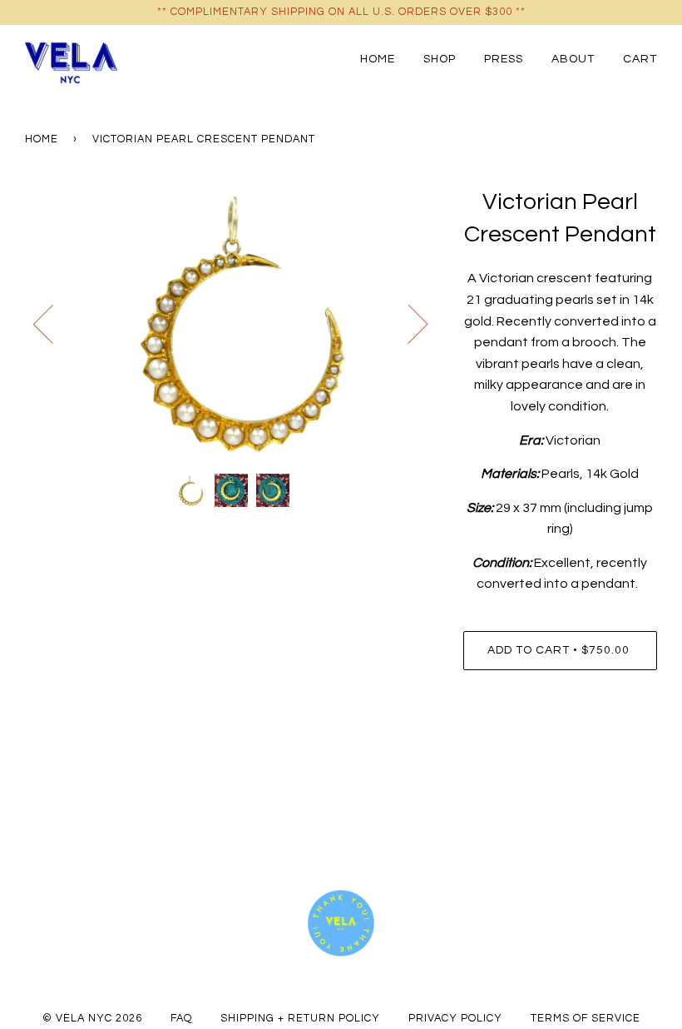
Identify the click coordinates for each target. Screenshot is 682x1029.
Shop (439, 58)
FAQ (181, 1018)
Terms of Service (585, 1018)
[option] (231, 323)
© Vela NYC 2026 (92, 1018)
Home (377, 58)
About (573, 58)
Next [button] (408, 323)
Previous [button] (53, 323)
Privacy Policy (455, 1018)
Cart (640, 58)
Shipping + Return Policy (300, 1018)
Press (503, 58)
